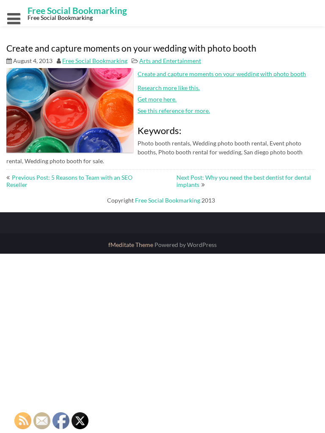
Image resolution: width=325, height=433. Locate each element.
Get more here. (157, 99)
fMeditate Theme (131, 244)
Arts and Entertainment (170, 60)
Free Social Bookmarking (94, 60)
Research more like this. (169, 87)
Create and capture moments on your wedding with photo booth (222, 73)
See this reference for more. (174, 110)
